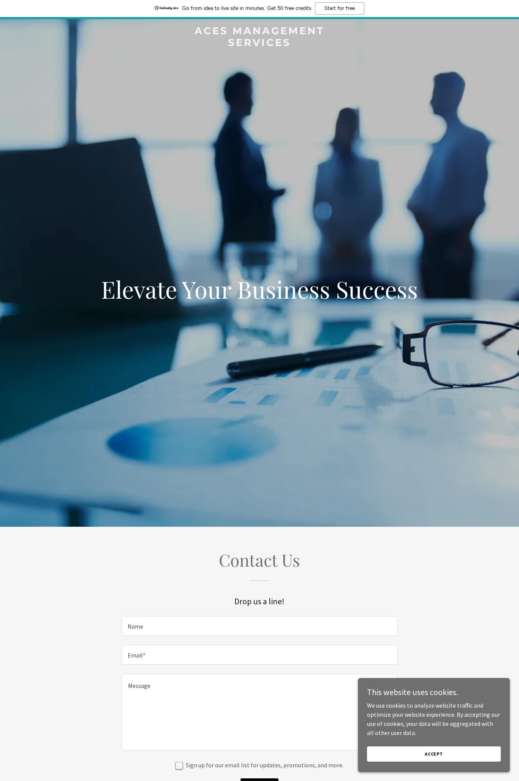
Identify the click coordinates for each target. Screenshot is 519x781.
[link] (259, 44)
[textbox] (259, 626)
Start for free (339, 8)
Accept (434, 754)
